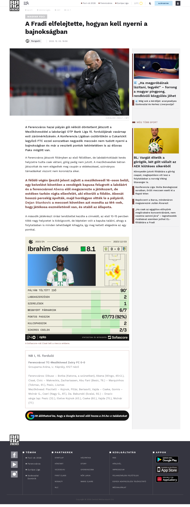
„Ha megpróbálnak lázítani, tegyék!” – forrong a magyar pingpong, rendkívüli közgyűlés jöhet (155, 89)
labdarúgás (44, 10)
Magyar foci (36, 16)
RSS (114, 458)
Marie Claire (87, 481)
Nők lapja (85, 475)
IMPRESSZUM (118, 470)
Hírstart (59, 464)
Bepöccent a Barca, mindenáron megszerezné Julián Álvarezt (154, 201)
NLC (56, 487)
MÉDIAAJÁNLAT (119, 487)
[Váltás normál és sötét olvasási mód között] (150, 3)
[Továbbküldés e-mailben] (13, 136)
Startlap (59, 458)
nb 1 (68, 10)
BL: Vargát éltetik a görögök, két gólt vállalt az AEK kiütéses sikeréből (155, 162)
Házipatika (86, 458)
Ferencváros (106, 3)
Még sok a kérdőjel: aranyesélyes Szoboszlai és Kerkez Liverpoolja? (155, 103)
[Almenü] (26, 3)
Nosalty (59, 481)
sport (30, 10)
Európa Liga (122, 3)
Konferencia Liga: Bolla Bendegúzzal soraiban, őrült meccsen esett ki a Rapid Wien (156, 190)
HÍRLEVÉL (117, 464)
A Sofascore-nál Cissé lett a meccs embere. (47, 343)
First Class (60, 475)
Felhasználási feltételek (126, 475)
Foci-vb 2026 (89, 3)
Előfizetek (163, 3)
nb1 (58, 10)
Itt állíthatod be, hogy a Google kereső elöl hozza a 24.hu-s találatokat (81, 415)
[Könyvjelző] (13, 145)
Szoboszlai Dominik (33, 477)
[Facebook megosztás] (13, 128)
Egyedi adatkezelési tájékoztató (129, 481)
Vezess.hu (60, 470)
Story (83, 464)
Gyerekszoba (87, 470)
